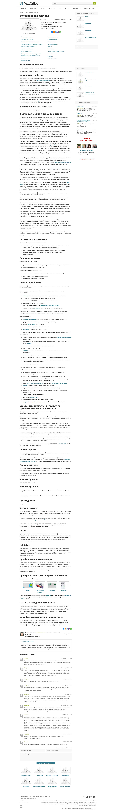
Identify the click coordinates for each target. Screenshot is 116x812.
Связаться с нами (24, 802)
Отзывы (50, 56)
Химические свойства (27, 39)
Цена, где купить (52, 58)
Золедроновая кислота (43, 80)
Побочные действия (26, 51)
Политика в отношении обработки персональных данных (35, 796)
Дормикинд (80, 106)
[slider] (69, 747)
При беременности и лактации (56, 51)
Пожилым (50, 49)
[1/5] (40, 19)
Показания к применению (28, 46)
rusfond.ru (86, 142)
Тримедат (79, 113)
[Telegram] (56, 32)
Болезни (23, 8)
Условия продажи (52, 37)
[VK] (21, 806)
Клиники (67, 8)
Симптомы (33, 8)
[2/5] (41, 19)
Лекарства (51, 8)
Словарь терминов (89, 8)
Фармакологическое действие (29, 42)
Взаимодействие (25, 60)
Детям (49, 46)
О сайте (22, 800)
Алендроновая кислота (40, 591)
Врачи (59, 8)
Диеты (42, 8)
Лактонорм (80, 129)
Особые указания (52, 44)
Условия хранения (52, 39)
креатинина (37, 308)
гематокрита (34, 520)
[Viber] (58, 32)
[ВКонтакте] (52, 32)
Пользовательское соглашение (28, 798)
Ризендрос (52, 590)
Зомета (22, 598)
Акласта (48, 595)
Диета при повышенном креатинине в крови (83, 121)
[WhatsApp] (60, 32)
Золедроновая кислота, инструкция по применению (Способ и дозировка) (31, 54)
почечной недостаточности (63, 162)
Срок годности (51, 42)
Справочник (76, 8)
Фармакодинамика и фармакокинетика (31, 44)
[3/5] (43, 19)
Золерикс (64, 590)
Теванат (28, 590)
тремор (25, 385)
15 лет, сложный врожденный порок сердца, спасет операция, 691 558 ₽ (86, 152)
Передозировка (25, 58)
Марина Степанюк (41, 632)
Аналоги (50, 54)
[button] (70, 585)
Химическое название (27, 37)
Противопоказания (26, 49)
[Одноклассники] (54, 32)
